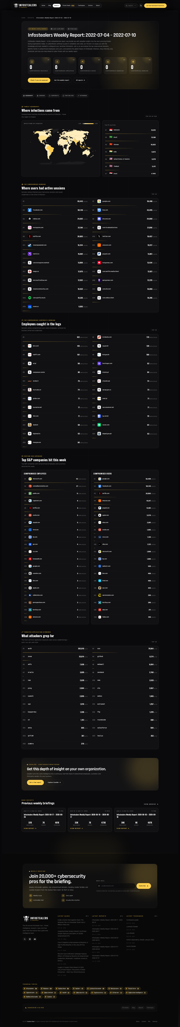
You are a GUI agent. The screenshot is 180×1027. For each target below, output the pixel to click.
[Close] (118, 492)
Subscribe (105, 520)
